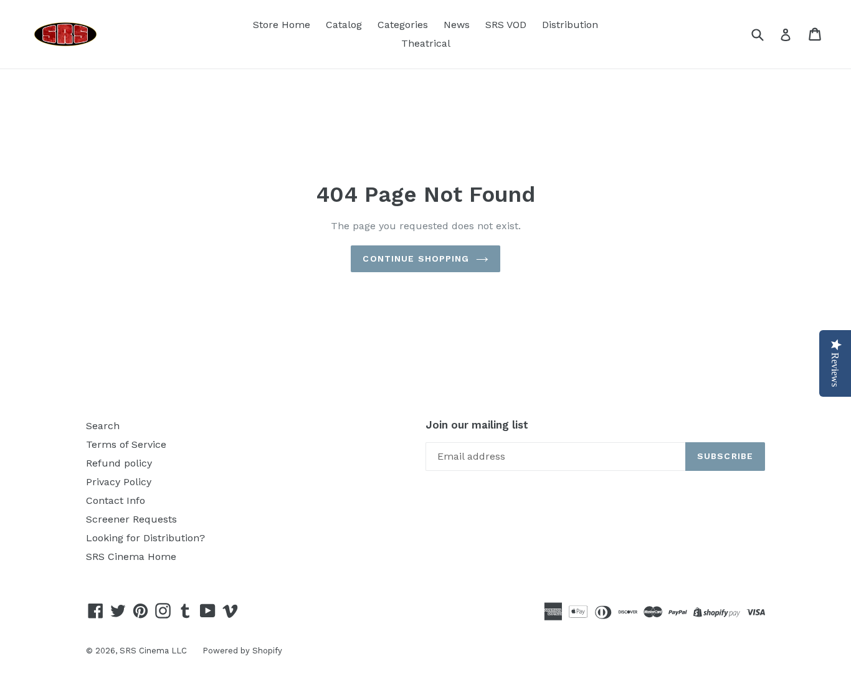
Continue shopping (416, 258)
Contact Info (115, 500)
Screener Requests (131, 519)
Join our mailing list (477, 425)
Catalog (344, 25)
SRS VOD (505, 25)
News (457, 25)
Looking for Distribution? (145, 538)
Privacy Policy (118, 482)
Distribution (570, 25)
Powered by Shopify (242, 650)
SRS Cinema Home (131, 556)
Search (103, 426)
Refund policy (119, 463)
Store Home (281, 25)
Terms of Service (126, 444)
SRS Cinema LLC (153, 650)
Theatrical (425, 43)
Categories (403, 25)
